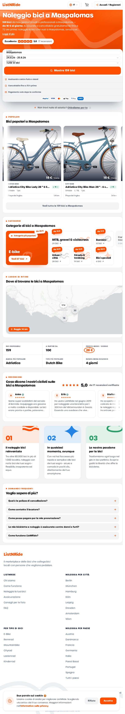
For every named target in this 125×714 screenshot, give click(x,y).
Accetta (108, 700)
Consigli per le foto (14, 602)
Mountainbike (12, 645)
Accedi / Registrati (110, 4)
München (71, 586)
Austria (70, 634)
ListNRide (13, 554)
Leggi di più (8, 34)
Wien (68, 619)
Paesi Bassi (72, 661)
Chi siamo (9, 580)
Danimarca (72, 639)
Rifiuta (91, 700)
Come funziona (12, 586)
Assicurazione (12, 597)
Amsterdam (72, 613)
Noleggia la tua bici (15, 591)
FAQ (6, 608)
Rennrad (9, 639)
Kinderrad (9, 661)
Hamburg (71, 591)
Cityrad (8, 650)
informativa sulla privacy (34, 706)
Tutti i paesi (72, 678)
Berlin (69, 580)
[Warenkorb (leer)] (86, 5)
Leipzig (69, 602)
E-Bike (7, 634)
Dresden (70, 608)
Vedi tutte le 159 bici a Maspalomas (62, 205)
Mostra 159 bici (64, 70)
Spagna (70, 672)
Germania (71, 650)
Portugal (70, 667)
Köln (68, 597)
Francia (70, 645)
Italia (68, 656)
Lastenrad (9, 656)
